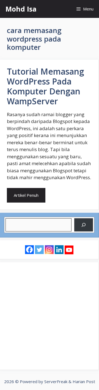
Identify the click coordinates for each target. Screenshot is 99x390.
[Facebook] (29, 249)
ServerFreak (55, 381)
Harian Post (84, 381)
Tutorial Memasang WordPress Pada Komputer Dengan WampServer (45, 86)
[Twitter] (39, 249)
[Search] (83, 224)
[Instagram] (49, 249)
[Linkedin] (59, 249)
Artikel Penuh (26, 195)
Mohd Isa (21, 8)
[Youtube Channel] (69, 250)
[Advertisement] (49, 316)
